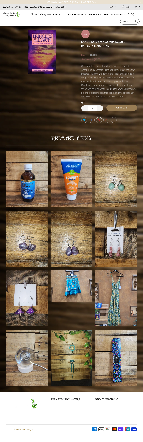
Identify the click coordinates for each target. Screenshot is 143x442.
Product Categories (41, 14)
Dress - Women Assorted (116, 298)
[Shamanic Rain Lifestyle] (13, 14)
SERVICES (94, 14)
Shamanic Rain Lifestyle (23, 429)
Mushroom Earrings (27, 298)
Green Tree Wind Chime (71, 358)
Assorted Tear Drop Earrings (71, 239)
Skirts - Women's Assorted (71, 286)
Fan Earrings (27, 239)
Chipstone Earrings (116, 239)
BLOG (131, 14)
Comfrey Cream (71, 179)
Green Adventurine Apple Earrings (116, 179)
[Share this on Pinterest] (99, 120)
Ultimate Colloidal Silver (27, 179)
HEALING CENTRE (113, 14)
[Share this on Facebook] (92, 120)
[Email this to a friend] (114, 120)
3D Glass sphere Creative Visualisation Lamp (27, 358)
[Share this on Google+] (106, 120)
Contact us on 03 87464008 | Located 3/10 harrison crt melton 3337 (34, 7)
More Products (76, 14)
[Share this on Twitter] (84, 120)
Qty (82, 102)
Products (58, 14)
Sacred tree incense (116, 358)
